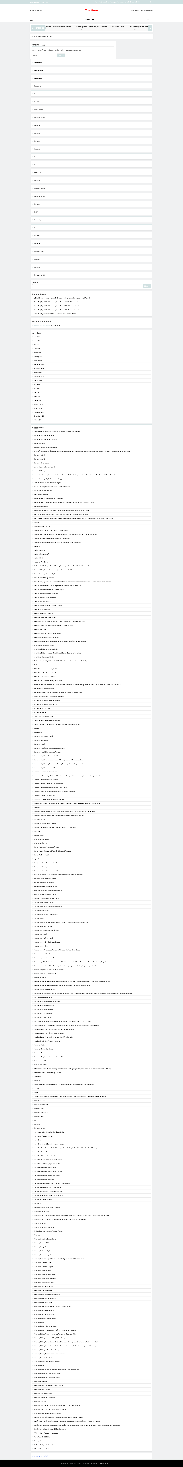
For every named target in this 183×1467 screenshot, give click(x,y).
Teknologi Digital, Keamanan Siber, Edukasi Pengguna (51, 1338)
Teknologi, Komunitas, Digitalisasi (44, 1397)
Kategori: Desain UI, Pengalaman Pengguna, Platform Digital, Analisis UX (57, 724)
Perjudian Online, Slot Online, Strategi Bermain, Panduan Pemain (54, 1029)
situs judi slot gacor (40, 1100)
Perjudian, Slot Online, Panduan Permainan (47, 1041)
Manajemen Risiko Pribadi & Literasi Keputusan (49, 871)
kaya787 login (38, 732)
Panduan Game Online (41, 946)
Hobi (35, 665)
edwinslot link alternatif (41, 554)
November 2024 (39, 416)
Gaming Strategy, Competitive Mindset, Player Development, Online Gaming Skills (59, 621)
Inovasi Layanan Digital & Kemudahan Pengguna (49, 696)
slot (35, 94)
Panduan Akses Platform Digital (44, 902)
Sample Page (89, 20)
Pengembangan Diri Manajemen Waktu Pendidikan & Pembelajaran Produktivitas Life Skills (62, 1021)
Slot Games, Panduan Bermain (43, 1136)
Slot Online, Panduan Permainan (44, 1180)
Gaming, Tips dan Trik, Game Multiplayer (46, 637)
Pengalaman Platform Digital (43, 1017)
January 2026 (38, 360)
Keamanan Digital (39, 744)
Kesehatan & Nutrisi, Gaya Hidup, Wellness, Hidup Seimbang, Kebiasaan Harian (58, 815)
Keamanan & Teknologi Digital (43, 736)
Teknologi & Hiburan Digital (42, 1251)
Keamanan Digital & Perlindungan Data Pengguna (49, 748)
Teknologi (37, 1235)
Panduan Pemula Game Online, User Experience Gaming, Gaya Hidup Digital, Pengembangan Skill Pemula (67, 966)
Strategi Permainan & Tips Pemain (44, 1227)
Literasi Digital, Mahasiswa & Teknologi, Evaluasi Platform (52, 851)
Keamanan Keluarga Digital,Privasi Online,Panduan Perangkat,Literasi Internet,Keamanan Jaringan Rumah (67, 776)
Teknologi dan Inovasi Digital (43, 1302)
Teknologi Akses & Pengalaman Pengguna (47, 1294)
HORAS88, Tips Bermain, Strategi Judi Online (48, 681)
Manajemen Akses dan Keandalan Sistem (47, 863)
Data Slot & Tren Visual (41, 495)
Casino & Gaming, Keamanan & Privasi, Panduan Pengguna (52, 487)
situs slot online (39, 1116)
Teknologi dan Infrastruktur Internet (45, 1298)
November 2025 (39, 368)
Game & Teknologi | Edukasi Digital (45, 574)
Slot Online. (37, 1203)
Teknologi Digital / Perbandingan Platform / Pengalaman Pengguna (55, 1330)
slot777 (36, 212)
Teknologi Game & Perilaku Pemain (45, 1358)
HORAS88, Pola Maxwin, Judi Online (45, 677)
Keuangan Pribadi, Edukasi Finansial (45, 823)
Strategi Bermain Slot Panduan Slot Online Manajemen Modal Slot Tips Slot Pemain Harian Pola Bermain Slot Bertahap (71, 1215)
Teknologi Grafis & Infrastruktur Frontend (46, 1362)
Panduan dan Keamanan (41, 910)
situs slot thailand (39, 188)
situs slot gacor (39, 251)
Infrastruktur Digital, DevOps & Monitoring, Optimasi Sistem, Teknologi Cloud (58, 693)
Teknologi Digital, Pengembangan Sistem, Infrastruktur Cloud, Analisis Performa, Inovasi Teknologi (65, 1346)
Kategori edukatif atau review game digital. (47, 720)
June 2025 (37, 388)
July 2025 (37, 384)
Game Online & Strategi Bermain (44, 578)
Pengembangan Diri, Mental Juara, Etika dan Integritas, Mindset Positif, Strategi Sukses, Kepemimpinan (66, 1025)
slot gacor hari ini (39, 117)
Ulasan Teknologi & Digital (42, 1437)
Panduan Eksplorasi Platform (43, 926)
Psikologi (37, 1081)
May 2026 (37, 345)
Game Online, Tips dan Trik (42, 601)
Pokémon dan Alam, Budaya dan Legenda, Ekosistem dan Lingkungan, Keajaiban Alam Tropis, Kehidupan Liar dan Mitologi (72, 1069)
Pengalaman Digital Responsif (43, 1009)
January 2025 (38, 408)
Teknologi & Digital (40, 1247)
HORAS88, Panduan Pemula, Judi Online (46, 673)
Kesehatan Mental (39, 819)
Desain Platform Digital (41, 506)
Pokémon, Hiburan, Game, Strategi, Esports (47, 1073)
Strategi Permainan (40, 1223)
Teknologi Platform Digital (42, 1389)
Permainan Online (39, 1053)
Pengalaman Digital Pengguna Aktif (45, 1005)
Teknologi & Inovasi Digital (42, 1255)
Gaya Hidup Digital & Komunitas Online (46, 649)
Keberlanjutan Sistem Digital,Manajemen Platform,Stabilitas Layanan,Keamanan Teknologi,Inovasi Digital (67, 803)
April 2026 (37, 349)
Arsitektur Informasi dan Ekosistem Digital (47, 483)
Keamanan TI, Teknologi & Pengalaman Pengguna (49, 799)
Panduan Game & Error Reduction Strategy (47, 942)
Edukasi (36, 522)
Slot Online (37, 1140)
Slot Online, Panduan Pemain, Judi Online (47, 1176)
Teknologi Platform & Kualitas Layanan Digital (48, 1385)
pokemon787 (38, 1077)
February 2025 (38, 404)
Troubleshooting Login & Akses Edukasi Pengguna (50, 1429)
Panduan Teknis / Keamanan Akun (44, 989)
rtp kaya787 (37, 1088)
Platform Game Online (41, 1061)
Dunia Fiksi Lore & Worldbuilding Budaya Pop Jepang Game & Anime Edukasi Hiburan (61, 514)
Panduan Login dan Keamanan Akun (45, 958)
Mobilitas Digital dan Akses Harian (45, 879)
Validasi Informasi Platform (42, 1449)
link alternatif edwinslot (41, 839)
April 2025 (37, 396)
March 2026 (37, 353)
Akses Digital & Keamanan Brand (44, 435)
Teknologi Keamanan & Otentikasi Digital (47, 1377)
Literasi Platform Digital (41, 855)
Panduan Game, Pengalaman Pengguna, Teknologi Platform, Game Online (57, 950)
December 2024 (39, 412)
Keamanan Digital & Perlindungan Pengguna (47, 752)
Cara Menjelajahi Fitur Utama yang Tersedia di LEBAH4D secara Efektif (59, 27)
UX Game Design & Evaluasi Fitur (44, 1445)
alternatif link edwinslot (41, 463)
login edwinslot (38, 859)
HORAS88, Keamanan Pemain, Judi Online (47, 669)
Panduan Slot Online (40, 978)
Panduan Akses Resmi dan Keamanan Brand (48, 906)
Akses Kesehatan (39, 443)
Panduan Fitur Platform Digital (43, 938)
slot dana (37, 236)
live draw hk (37, 173)
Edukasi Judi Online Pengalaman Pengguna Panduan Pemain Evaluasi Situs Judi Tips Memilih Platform (66, 534)
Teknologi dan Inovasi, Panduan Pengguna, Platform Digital (52, 1306)
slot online (37, 243)
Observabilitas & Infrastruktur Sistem (45, 886)
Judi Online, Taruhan (40, 712)
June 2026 (37, 341)
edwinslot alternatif (40, 550)
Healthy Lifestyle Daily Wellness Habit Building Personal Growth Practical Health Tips (61, 661)
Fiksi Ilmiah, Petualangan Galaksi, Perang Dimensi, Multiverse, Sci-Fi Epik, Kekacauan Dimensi (63, 566)
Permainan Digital (39, 1045)
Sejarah (36, 1092)
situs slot (37, 149)
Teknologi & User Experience (43, 1290)
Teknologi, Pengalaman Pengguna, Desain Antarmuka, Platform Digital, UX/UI (58, 1405)
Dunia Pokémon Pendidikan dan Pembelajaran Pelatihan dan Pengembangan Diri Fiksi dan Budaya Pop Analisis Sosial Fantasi (73, 518)
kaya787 (36, 728)
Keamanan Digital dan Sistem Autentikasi (47, 756)
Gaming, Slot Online (40, 629)
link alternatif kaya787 (41, 843)
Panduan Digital (39, 918)
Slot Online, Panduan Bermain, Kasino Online (48, 1172)
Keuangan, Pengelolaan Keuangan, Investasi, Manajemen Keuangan (55, 827)
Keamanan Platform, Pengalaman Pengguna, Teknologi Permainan (54, 791)
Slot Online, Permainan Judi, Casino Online (47, 1187)
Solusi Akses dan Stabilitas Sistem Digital (47, 1207)
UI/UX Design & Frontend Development (46, 1433)
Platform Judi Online (40, 1065)
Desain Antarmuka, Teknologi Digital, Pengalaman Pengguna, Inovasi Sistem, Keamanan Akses (64, 502)
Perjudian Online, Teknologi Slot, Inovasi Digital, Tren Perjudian (53, 1037)
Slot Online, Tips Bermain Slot (43, 1199)
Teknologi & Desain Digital (42, 1243)
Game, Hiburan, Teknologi (42, 609)
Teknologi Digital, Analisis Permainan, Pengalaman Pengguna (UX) (55, 1334)
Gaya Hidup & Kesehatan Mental (44, 645)
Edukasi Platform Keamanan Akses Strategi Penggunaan (51, 538)
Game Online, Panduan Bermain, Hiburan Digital (49, 590)
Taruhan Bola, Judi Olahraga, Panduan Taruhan (48, 1231)
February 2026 (38, 357)
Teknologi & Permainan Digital (43, 1286)
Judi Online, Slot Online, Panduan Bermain (47, 700)
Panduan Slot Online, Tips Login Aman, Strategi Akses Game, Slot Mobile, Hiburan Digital (62, 986)
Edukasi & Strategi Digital (42, 526)
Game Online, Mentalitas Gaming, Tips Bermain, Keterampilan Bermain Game (58, 586)
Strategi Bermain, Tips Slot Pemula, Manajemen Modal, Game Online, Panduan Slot (60, 1219)
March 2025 (37, 400)
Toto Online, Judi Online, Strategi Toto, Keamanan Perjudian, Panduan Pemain (58, 1417)
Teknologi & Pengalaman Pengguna (45, 1278)
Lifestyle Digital (39, 835)
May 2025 (37, 392)
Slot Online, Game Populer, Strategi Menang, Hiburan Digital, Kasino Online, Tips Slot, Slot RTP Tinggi (66, 1148)
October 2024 (38, 420)
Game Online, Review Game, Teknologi (46, 594)
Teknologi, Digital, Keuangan (43, 1393)
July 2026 (37, 337)
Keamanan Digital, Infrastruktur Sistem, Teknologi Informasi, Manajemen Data (58, 760)
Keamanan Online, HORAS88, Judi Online (46, 780)
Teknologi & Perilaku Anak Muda (44, 1282)
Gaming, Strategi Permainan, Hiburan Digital (47, 633)
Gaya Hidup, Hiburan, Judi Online (44, 657)
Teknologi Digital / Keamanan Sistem (45, 1326)
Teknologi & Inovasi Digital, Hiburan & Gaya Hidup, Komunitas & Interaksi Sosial (59, 1259)
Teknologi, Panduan (40, 1401)
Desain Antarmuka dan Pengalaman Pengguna (48, 499)
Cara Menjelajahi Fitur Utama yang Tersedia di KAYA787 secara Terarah (117, 2)
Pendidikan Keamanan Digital (43, 997)
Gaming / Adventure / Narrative (43, 613)
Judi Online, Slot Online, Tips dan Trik (45, 704)
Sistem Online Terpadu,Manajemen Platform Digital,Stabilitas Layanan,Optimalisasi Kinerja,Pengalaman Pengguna (70, 1096)
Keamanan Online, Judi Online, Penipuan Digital (48, 784)
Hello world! (57, 325)
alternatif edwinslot (40, 455)
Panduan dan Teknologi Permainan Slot (46, 914)
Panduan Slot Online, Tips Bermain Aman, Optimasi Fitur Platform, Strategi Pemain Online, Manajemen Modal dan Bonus (72, 981)
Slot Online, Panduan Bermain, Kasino (45, 1168)
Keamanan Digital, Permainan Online (45, 768)
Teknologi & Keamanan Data (43, 1263)
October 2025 (38, 372)
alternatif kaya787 (39, 459)
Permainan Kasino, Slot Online (43, 1049)
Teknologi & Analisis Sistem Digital (45, 1239)
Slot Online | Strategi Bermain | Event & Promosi (49, 1144)
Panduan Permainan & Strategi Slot (45, 974)
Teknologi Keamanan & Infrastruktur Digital (47, 1373)
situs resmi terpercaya (41, 1104)
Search (35, 282)
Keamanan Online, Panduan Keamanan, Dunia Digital (50, 788)
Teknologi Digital (39, 1322)
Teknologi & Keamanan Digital (43, 1267)
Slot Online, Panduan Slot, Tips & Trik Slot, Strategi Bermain (52, 1183)
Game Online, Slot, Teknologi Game (45, 598)
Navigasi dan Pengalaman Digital (44, 883)
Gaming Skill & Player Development (45, 617)
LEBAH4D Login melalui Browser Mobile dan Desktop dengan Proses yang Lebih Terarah (62, 298)
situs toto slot (38, 109)
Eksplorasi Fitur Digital (41, 562)
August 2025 (38, 380)
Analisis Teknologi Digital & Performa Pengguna (49, 479)
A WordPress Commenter (42, 325)
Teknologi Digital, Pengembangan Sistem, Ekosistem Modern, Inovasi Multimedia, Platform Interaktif (66, 1342)
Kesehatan (37, 807)
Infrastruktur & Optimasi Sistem (44, 689)
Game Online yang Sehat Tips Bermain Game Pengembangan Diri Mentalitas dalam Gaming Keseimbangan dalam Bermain (72, 582)
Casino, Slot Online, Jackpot (43, 491)
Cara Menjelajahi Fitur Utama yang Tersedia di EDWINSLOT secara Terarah (57, 302)
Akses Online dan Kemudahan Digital (45, 447)
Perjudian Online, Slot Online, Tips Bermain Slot (49, 1033)
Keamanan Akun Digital (41, 740)
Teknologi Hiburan (39, 1366)
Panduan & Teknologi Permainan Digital (46, 898)
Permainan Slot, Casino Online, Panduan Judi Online (50, 1057)
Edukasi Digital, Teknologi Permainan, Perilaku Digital (51, 530)
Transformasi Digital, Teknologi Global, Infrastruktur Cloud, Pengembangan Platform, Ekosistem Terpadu (67, 1421)
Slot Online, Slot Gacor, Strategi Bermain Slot (48, 1191)
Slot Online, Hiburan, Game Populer (45, 1156)
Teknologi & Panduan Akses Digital (45, 1275)
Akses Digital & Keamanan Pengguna (45, 439)
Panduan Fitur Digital (40, 934)
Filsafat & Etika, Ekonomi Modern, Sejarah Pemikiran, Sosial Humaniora (56, 570)
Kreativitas (37, 831)
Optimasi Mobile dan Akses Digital (45, 894)
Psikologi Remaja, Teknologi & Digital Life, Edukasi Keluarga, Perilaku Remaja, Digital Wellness (64, 1084)
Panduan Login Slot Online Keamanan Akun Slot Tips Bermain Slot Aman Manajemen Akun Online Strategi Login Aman (71, 962)
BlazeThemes (104, 1463)
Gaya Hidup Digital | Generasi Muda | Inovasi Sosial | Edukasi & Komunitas (57, 653)
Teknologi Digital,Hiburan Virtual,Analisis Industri (49, 1354)
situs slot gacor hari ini (41, 220)
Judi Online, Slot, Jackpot (42, 708)
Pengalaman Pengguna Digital (43, 1013)
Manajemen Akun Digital (41, 867)
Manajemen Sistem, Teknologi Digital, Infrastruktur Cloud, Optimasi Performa (58, 875)
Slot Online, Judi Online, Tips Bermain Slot (47, 1164)
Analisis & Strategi (39, 471)
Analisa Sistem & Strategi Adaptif (44, 467)
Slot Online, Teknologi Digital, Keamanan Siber (48, 1195)
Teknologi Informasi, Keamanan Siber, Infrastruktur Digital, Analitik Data (56, 1370)
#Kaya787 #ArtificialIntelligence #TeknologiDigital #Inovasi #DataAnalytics (57, 431)
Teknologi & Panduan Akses (42, 1271)
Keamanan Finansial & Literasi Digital (45, 772)
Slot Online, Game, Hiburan (42, 1152)
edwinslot (37, 546)
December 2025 (39, 364)
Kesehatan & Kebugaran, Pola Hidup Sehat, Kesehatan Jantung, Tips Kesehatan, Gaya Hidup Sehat (64, 811)
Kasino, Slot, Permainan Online (43, 716)
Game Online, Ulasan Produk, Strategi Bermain (48, 605)
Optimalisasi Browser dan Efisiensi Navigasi (48, 890)
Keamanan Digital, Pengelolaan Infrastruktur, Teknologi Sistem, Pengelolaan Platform (61, 764)
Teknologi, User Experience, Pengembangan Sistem (50, 1409)
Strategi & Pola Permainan (42, 1211)
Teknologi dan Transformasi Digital (45, 1318)
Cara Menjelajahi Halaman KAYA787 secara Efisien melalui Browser (55, 314)
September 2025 (39, 376)
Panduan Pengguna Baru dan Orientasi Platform (49, 970)
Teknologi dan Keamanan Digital (44, 1310)
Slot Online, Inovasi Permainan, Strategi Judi (48, 1160)
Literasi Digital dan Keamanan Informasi (46, 847)
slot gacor (37, 102)
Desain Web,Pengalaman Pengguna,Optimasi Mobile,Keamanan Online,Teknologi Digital (61, 510)
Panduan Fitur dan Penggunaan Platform (46, 930)
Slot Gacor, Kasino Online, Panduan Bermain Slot (49, 1132)
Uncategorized (38, 1441)
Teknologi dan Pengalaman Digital (44, 1314)
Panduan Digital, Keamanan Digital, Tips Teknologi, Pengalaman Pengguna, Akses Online (62, 922)
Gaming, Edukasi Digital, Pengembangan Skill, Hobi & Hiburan (53, 625)
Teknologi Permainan (40, 1381)
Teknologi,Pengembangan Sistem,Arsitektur (47, 1413)
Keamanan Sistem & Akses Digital (44, 795)
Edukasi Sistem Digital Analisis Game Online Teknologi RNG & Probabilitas (57, 542)
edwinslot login (38, 558)
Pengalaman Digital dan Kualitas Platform (47, 1001)
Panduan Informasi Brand (42, 954)
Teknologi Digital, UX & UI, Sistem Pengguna (48, 1350)
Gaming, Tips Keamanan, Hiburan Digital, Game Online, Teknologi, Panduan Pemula (60, 641)
